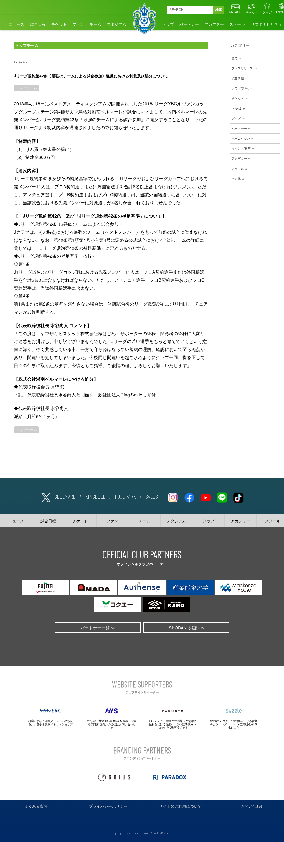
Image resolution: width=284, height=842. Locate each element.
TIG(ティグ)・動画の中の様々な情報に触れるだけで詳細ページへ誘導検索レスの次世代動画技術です (173, 724)
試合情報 (238, 78)
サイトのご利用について (180, 806)
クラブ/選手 (240, 88)
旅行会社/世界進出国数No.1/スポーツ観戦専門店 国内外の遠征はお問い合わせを (111, 724)
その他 (236, 178)
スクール (237, 24)
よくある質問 (36, 806)
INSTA (173, 497)
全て (235, 58)
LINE (222, 497)
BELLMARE (65, 496)
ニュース (16, 24)
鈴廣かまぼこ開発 (39, 721)
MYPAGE (235, 12)
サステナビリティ (266, 24)
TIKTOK (238, 497)
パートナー (189, 24)
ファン (78, 24)
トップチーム (26, 87)
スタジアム (116, 24)
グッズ (267, 12)
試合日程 (38, 24)
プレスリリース (242, 68)
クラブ (168, 24)
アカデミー (214, 24)
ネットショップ (63, 724)
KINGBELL (95, 496)
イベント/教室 (241, 148)
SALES (151, 496)
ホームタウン (241, 138)
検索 (218, 10)
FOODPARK (125, 496)
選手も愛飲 (43, 724)
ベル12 (236, 108)
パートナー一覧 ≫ (97, 627)
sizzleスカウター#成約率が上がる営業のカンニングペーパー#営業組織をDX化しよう (233, 724)
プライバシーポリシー (108, 806)
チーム (95, 24)
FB (189, 497)
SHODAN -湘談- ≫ (186, 627)
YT (205, 497)
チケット (252, 12)
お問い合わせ (252, 806)
